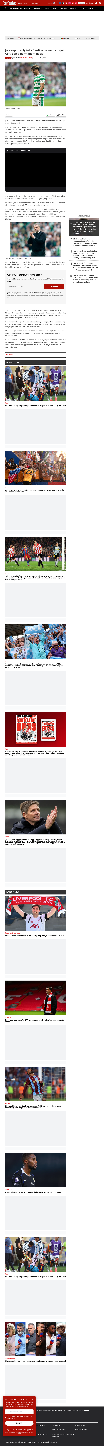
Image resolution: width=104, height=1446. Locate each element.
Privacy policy (56, 1425)
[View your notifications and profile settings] (96, 3)
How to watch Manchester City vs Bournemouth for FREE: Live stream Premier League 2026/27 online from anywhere (85, 278)
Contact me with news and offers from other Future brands (19, 1417)
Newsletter (38, 8)
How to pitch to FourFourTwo (38, 1434)
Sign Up (19, 1423)
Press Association (26, 58)
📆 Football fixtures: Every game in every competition (36, 38)
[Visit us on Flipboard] (73, 3)
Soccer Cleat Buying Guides (20, 8)
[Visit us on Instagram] (69, 3)
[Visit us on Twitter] (63, 3)
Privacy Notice (11, 294)
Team (7, 45)
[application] (35, 170)
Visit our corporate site (81, 1410)
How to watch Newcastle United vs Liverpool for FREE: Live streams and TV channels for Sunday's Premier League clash (85, 254)
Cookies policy (80, 1425)
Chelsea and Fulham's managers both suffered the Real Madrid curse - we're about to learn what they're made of (85, 242)
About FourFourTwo (58, 1430)
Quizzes (73, 8)
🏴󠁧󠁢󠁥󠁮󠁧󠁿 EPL (77, 38)
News (47, 8)
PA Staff (16, 58)
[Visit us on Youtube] (66, 3)
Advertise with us (81, 1430)
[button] (100, 3)
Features (63, 8)
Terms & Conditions (17, 1432)
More (89, 8)
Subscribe (81, 3)
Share (10, 115)
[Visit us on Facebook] (60, 3)
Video (55, 8)
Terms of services (31, 292)
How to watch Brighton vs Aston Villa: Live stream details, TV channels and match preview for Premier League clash (85, 266)
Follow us (51, 115)
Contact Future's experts (37, 1425)
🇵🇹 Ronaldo (65, 38)
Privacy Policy (26, 1431)
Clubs (82, 8)
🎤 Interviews (90, 38)
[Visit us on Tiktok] (76, 3)
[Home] (5, 8)
